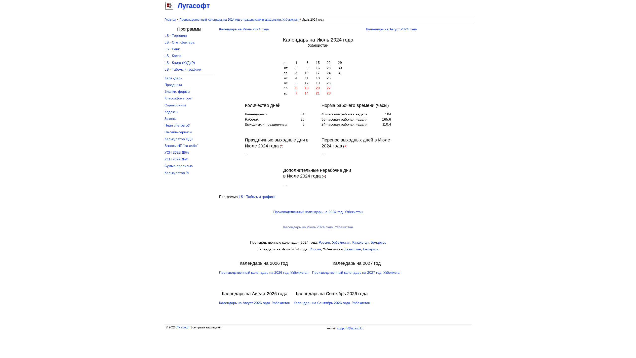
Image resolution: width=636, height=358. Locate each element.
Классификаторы (178, 98)
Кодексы (171, 112)
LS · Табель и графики (257, 197)
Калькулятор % (176, 173)
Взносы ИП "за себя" (181, 146)
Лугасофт (183, 327)
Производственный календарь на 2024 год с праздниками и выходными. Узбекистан (239, 19)
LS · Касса (172, 56)
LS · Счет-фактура (179, 42)
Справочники (175, 105)
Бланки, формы (177, 91)
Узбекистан (341, 242)
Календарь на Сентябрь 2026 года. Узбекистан (332, 303)
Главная (170, 19)
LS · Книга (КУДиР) (179, 63)
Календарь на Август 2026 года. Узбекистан (254, 303)
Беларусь (378, 242)
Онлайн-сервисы (178, 132)
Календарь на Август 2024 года (391, 29)
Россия (324, 242)
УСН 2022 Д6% (176, 152)
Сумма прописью (178, 166)
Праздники (173, 85)
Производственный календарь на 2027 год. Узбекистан (356, 272)
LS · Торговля (175, 36)
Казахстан (360, 242)
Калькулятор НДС (178, 139)
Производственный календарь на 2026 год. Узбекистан (264, 272)
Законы (170, 119)
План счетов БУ (177, 125)
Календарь (173, 78)
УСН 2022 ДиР (176, 159)
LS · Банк (172, 49)
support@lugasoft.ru (350, 328)
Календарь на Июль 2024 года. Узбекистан (318, 227)
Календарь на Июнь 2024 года (244, 29)
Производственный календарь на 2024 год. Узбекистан (318, 212)
